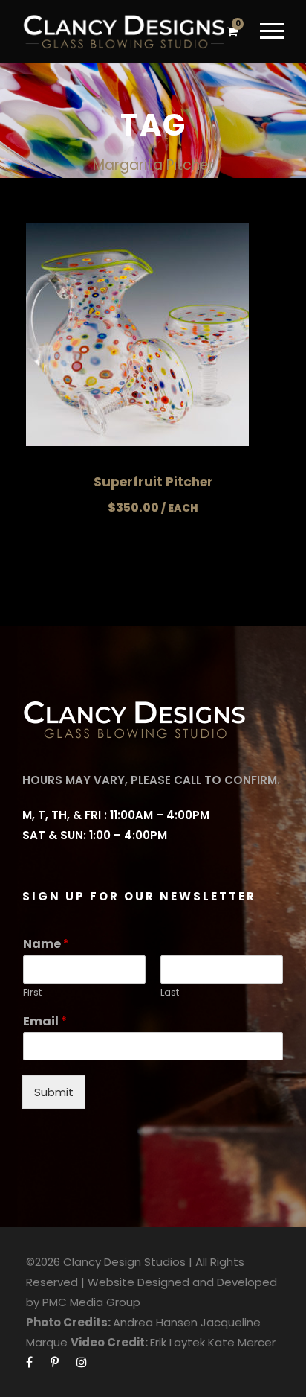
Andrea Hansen (155, 1322)
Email (45, 1022)
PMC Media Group (91, 1302)
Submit (54, 1092)
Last (169, 993)
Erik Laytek (177, 1342)
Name (46, 944)
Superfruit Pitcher (153, 482)
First (32, 993)
